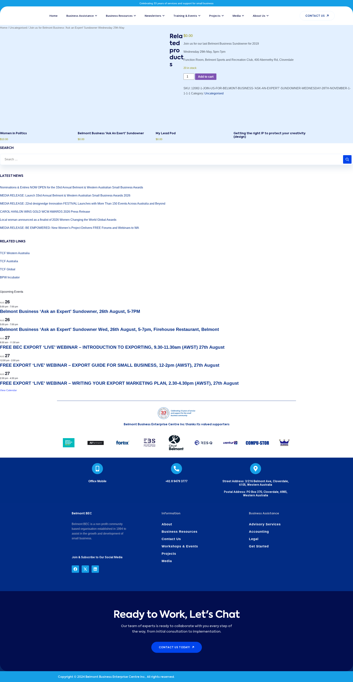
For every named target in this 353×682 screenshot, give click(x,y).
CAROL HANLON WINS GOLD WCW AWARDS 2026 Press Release (45, 211)
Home (3, 27)
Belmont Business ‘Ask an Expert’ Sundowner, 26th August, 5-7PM (70, 311)
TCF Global (7, 269)
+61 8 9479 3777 (176, 481)
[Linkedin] (95, 569)
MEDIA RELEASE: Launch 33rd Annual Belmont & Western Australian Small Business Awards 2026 (65, 195)
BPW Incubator (10, 277)
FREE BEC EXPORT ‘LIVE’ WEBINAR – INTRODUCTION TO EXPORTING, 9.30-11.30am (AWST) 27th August (112, 347)
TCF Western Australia (15, 253)
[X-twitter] (85, 569)
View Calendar (8, 390)
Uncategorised (18, 27)
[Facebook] (75, 569)
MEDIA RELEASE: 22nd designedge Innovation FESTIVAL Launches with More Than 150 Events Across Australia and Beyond (82, 203)
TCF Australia (9, 261)
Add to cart (205, 76)
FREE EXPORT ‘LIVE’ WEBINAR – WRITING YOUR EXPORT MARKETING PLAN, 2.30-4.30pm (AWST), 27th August (119, 383)
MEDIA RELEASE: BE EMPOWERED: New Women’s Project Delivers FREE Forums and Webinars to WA (69, 227)
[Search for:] (176, 159)
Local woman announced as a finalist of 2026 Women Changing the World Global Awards (58, 219)
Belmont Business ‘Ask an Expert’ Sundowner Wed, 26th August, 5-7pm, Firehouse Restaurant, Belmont (109, 329)
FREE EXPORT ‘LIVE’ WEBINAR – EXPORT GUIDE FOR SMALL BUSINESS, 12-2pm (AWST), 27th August (109, 365)
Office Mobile (97, 481)
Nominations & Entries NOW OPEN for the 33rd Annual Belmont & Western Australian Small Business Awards (71, 187)
